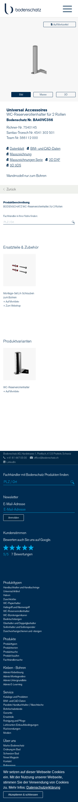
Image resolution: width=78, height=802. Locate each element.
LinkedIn (11, 462)
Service (8, 692)
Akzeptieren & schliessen (23, 794)
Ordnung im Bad (11, 749)
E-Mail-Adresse (14, 504)
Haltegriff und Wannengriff (16, 607)
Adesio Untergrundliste (14, 680)
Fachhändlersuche (13, 660)
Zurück (11, 189)
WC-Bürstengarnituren (15, 615)
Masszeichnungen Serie (26, 160)
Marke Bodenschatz (13, 745)
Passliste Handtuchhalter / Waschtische (23, 705)
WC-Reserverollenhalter (16, 387)
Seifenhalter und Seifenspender (19, 627)
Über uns (9, 740)
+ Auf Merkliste (11, 301)
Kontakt (7, 761)
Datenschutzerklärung (43, 787)
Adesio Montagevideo (14, 676)
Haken (6, 595)
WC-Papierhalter (12, 603)
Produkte (9, 639)
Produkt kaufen (11, 655)
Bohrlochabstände (12, 709)
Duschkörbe (9, 599)
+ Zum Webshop (12, 305)
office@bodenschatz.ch (46, 457)
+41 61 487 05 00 (16, 457)
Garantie (7, 713)
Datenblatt (17, 148)
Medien (7, 733)
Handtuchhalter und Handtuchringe (21, 587)
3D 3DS (15, 165)
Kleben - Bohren (14, 667)
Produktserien (10, 647)
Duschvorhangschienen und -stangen (22, 631)
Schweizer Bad (11, 753)
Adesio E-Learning (12, 684)
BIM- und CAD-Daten (45, 148)
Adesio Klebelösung (13, 672)
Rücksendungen (11, 728)
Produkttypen (12, 582)
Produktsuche (10, 652)
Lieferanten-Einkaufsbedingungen (20, 725)
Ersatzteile (8, 717)
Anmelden (13, 517)
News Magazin (11, 757)
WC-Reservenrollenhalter (16, 611)
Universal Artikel (11, 591)
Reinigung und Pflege (14, 721)
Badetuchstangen (12, 619)
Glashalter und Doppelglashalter (19, 623)
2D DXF (54, 160)
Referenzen (9, 765)
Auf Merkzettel (60, 24)
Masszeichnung (20, 154)
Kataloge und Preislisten (15, 697)
